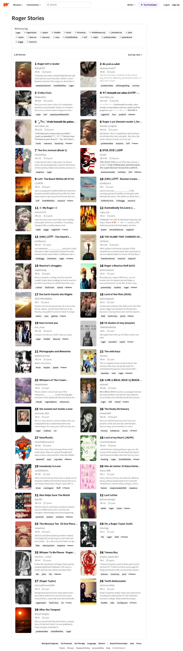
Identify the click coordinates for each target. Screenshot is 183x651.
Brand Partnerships (119, 643)
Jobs (132, 643)
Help (108, 648)
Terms (62, 648)
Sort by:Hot (134, 54)
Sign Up (176, 4)
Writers (102, 643)
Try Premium (150, 4)
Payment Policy (83, 648)
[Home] (6, 5)
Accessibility (98, 648)
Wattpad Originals (50, 643)
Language (91, 643)
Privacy (70, 648)
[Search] (48, 5)
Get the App (79, 643)
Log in (167, 4)
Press (138, 643)
